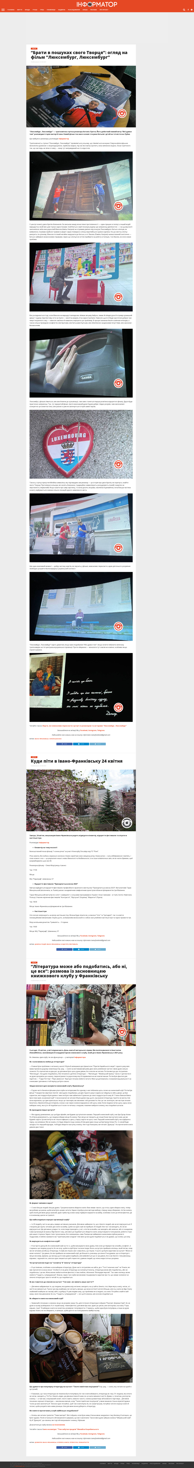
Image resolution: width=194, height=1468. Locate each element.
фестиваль (73, 944)
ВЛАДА (27, 10)
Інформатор (64, 139)
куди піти (65, 944)
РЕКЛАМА (93, 10)
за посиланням (58, 1425)
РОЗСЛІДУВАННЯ (74, 10)
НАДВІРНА (61, 10)
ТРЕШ (42, 10)
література (74, 1442)
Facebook (84, 730)
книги (66, 1442)
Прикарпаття (84, 1442)
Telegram (100, 730)
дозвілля (38, 1442)
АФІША (85, 10)
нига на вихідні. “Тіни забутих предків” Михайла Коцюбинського (71, 1429)
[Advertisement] (97, 27)
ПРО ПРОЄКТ (104, 10)
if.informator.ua (19, 1466)
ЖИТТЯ (19, 10)
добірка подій (40, 944)
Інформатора (80, 1057)
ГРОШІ (35, 10)
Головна (10, 10)
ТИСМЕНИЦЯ (51, 10)
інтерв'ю (60, 1442)
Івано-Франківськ (42, 739)
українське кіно (55, 739)
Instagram (92, 730)
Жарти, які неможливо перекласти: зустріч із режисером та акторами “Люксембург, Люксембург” (84, 726)
